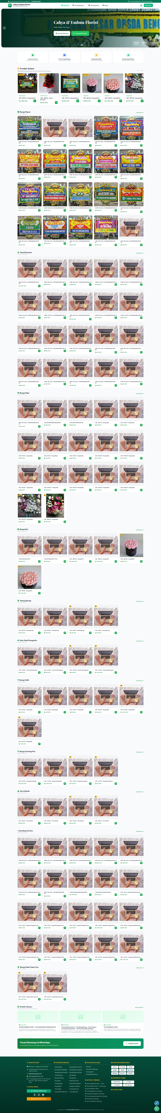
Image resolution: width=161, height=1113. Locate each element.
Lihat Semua (139, 112)
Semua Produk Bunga (92, 1069)
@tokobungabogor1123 (35, 1073)
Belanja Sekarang (63, 33)
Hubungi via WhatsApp (39, 1091)
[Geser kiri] (138, 70)
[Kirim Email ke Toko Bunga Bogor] (43, 1094)
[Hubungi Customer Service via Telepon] (156, 1103)
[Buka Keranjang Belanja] (141, 5)
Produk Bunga (79, 5)
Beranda (66, 5)
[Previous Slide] (4, 28)
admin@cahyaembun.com (36, 1076)
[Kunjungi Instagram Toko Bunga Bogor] (38, 1094)
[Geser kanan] (142, 70)
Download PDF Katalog (39, 1098)
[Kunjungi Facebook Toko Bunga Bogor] (34, 1094)
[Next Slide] (156, 28)
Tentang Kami (94, 5)
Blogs (106, 5)
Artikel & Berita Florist (92, 1074)
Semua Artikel (138, 1007)
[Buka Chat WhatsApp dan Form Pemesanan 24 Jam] (156, 1108)
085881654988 (36, 1)
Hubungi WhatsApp (81, 33)
